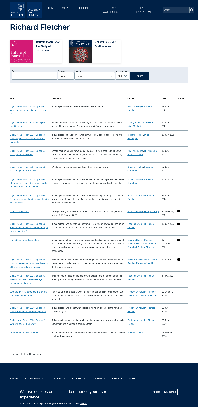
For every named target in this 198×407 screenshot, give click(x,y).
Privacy (117, 378)
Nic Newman (150, 151)
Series (67, 7)
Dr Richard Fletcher (19, 211)
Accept (156, 392)
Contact (99, 378)
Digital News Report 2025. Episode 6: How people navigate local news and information (28, 138)
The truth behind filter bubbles (24, 333)
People (85, 7)
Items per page (122, 71)
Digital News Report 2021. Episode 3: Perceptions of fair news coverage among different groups (28, 279)
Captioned (62, 71)
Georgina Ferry (151, 211)
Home (51, 7)
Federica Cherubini (136, 195)
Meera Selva (142, 243)
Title (14, 71)
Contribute (58, 378)
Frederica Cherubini (137, 292)
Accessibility (34, 378)
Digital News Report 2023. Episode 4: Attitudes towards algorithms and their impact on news (29, 199)
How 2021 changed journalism (24, 240)
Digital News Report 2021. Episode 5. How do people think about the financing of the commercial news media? (29, 263)
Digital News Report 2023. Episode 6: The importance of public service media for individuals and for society (28, 183)
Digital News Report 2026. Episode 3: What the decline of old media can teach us (29, 110)
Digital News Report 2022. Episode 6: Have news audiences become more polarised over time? (29, 227)
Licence (78, 71)
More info (83, 404)
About (14, 378)
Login (133, 378)
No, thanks (170, 392)
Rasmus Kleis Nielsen (138, 260)
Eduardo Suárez (135, 240)
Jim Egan (131, 122)
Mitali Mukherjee (135, 106)
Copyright (79, 378)
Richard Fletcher (145, 122)
